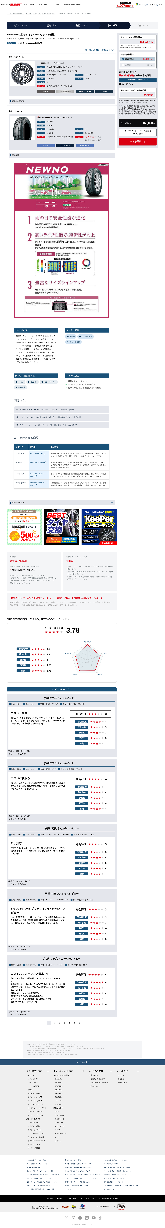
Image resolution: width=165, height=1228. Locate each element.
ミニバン (34, 382)
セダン (21, 382)
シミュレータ (72, 4)
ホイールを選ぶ (31, 14)
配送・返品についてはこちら (24, 570)
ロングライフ (87, 336)
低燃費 (72, 336)
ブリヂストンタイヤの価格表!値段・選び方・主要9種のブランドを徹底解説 (50, 417)
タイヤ (29, 4)
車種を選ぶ (41, 14)
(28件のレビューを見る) (93, 140)
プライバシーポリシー (74, 1198)
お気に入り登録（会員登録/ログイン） (101, 50)
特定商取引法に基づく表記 (108, 1198)
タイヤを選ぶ (51, 14)
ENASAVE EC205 (36, 453)
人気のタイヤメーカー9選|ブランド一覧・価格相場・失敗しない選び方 (48, 425)
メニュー (55, 4)
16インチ (46, 78)
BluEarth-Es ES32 (37, 462)
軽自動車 (21, 387)
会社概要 (50, 1198)
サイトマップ (90, 1198)
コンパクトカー (50, 382)
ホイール (43, 4)
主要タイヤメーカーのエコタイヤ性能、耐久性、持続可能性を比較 (46, 409)
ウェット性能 (75, 342)
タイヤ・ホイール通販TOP (15, 14)
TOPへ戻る (84, 1062)
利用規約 (60, 1198)
